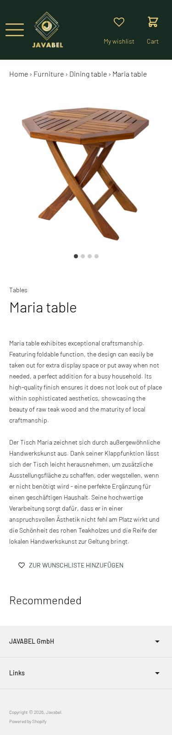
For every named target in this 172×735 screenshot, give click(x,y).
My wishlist (119, 41)
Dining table (88, 73)
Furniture (48, 73)
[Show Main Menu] (15, 30)
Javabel (53, 712)
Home (18, 73)
